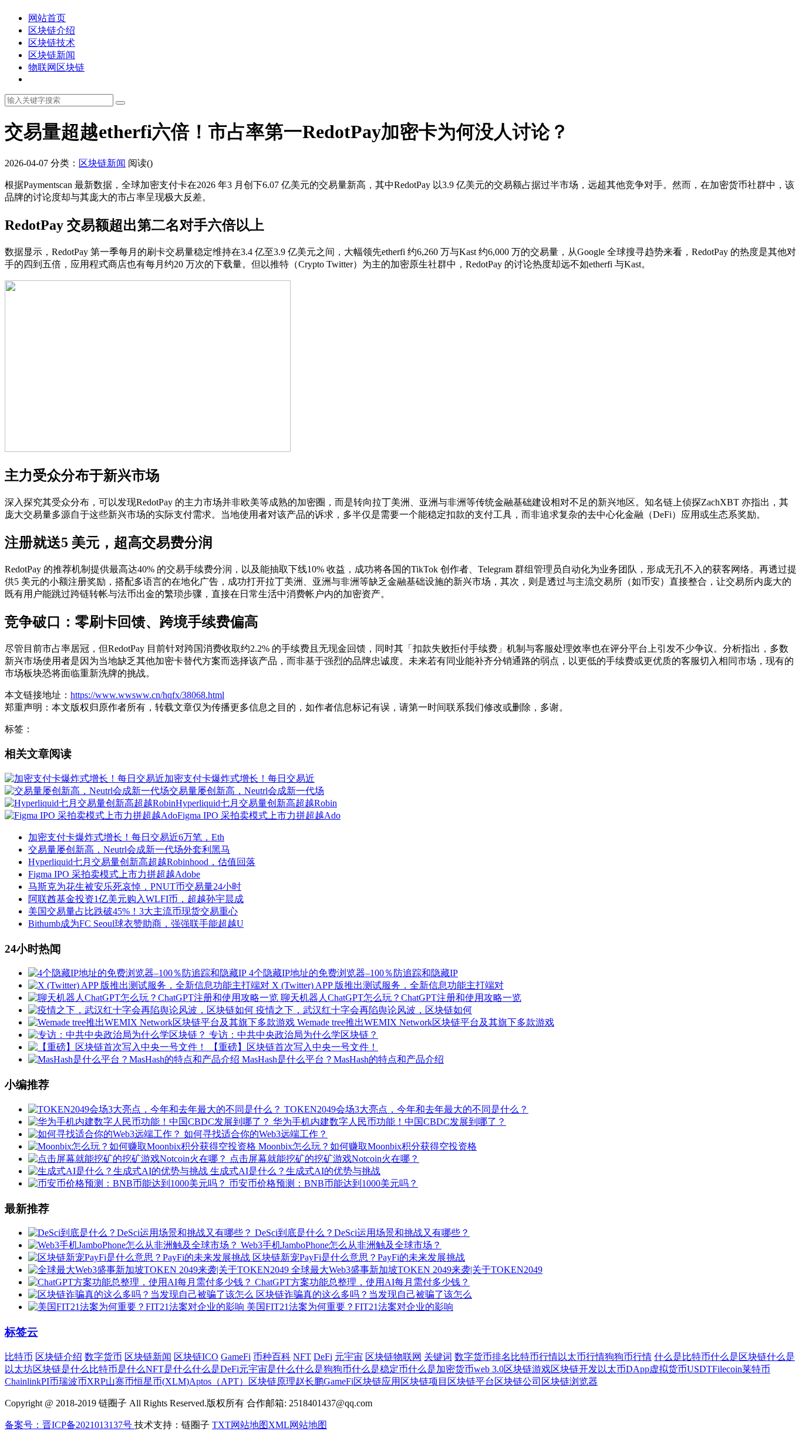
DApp (637, 1369)
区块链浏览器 (569, 1381)
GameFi (236, 1357)
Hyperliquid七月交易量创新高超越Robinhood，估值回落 (141, 862)
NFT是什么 (169, 1369)
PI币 (50, 1381)
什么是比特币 (682, 1357)
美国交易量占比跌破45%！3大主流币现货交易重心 (133, 911)
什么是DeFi (215, 1369)
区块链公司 (517, 1381)
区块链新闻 (51, 55)
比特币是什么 (117, 1369)
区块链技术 (51, 43)
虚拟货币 (668, 1369)
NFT (302, 1357)
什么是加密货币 (441, 1369)
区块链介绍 (51, 30)
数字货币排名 (482, 1357)
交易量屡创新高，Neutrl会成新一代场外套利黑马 (129, 849)
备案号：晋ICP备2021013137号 (69, 1425)
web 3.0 (489, 1369)
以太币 (612, 1369)
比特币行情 (534, 1357)
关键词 (438, 1357)
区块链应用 (376, 1381)
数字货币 (103, 1357)
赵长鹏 (309, 1381)
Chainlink (23, 1381)
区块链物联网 (393, 1357)
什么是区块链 (738, 1357)
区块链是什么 (61, 1369)
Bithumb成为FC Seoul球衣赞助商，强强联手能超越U (136, 924)
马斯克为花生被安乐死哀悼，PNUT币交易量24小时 (134, 887)
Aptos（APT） (218, 1381)
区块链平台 (470, 1381)
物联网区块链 (56, 67)
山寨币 (120, 1381)
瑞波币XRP (82, 1381)
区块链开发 (574, 1369)
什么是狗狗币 (323, 1369)
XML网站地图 (297, 1425)
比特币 (19, 1357)
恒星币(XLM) (161, 1381)
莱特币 (756, 1369)
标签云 (21, 1332)
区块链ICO (196, 1357)
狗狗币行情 (628, 1357)
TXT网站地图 (240, 1425)
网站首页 (47, 18)
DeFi (323, 1357)
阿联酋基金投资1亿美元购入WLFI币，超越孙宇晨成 (136, 899)
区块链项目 (423, 1381)
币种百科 (272, 1357)
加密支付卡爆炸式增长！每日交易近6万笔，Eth (126, 837)
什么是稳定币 (380, 1369)
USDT (699, 1369)
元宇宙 (349, 1357)
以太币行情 (581, 1357)
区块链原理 (271, 1381)
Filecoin (727, 1369)
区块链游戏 (527, 1369)
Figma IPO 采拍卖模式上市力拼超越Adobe (114, 874)
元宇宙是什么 (267, 1369)
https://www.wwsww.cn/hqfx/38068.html (147, 695)
